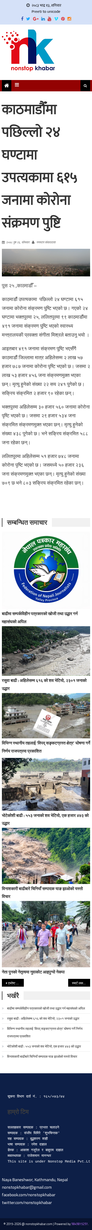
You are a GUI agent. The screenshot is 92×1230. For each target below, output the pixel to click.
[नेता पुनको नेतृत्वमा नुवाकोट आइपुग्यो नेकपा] (46, 934)
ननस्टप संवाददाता (45, 242)
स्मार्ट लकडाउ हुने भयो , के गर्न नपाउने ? (81, 983)
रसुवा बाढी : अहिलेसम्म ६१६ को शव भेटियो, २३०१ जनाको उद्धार (43, 1018)
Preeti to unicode (46, 11)
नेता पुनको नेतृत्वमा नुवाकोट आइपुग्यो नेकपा (33, 972)
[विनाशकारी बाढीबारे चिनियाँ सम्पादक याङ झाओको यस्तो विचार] (46, 856)
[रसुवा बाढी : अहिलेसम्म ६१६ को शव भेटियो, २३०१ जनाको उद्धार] (46, 651)
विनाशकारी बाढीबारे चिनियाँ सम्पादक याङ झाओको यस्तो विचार (42, 1056)
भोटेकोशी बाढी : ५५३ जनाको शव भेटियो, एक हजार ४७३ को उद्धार (44, 1046)
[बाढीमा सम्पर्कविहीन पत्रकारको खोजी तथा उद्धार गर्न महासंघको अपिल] (46, 570)
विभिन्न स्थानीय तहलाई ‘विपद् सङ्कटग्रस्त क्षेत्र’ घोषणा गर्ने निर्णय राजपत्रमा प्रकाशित (45, 1032)
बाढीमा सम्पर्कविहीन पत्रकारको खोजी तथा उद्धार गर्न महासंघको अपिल (46, 1008)
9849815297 (79, 1224)
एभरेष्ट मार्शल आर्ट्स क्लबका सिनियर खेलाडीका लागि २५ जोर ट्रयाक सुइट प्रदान (16, 983)
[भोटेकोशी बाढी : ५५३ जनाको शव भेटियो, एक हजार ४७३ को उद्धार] (46, 784)
